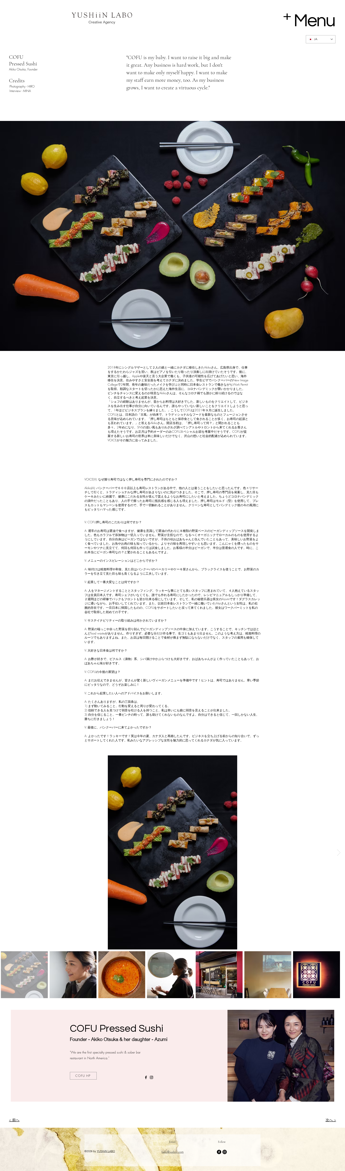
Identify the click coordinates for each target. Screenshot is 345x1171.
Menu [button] (314, 20)
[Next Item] (339, 852)
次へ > (331, 1119)
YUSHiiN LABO (106, 1151)
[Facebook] (146, 1077)
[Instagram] (151, 1077)
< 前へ (14, 1119)
